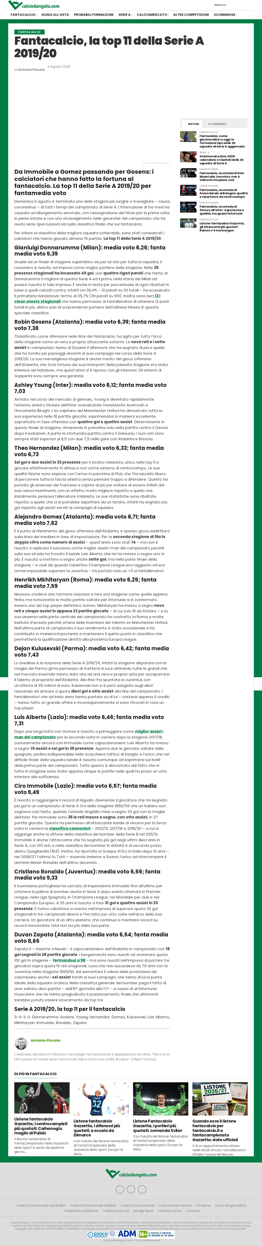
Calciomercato (152, 14)
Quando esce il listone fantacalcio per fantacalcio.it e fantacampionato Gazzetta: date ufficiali (215, 1130)
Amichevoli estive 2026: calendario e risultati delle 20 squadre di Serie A (222, 159)
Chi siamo (203, 1205)
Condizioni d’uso (169, 1211)
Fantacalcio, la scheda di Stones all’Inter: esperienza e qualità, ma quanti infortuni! (222, 210)
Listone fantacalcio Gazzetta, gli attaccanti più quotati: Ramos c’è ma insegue (222, 226)
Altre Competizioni (191, 14)
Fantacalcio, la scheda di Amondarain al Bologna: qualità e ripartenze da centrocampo (223, 193)
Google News (143, 1211)
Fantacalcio (23, 14)
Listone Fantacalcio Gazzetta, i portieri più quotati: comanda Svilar (157, 1125)
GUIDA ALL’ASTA (55, 14)
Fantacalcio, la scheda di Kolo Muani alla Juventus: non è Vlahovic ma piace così (222, 176)
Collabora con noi (115, 1211)
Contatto (193, 1211)
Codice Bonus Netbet (175, 1205)
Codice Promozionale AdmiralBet (41, 1205)
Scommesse (224, 14)
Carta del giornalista (230, 1205)
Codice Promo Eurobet (137, 1205)
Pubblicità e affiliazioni (81, 1211)
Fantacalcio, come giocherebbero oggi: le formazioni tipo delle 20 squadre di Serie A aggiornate (222, 141)
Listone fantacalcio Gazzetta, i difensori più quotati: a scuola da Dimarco (97, 1128)
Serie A (125, 14)
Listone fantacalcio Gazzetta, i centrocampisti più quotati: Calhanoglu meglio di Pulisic (40, 1126)
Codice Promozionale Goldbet (93, 1205)
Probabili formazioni (94, 14)
